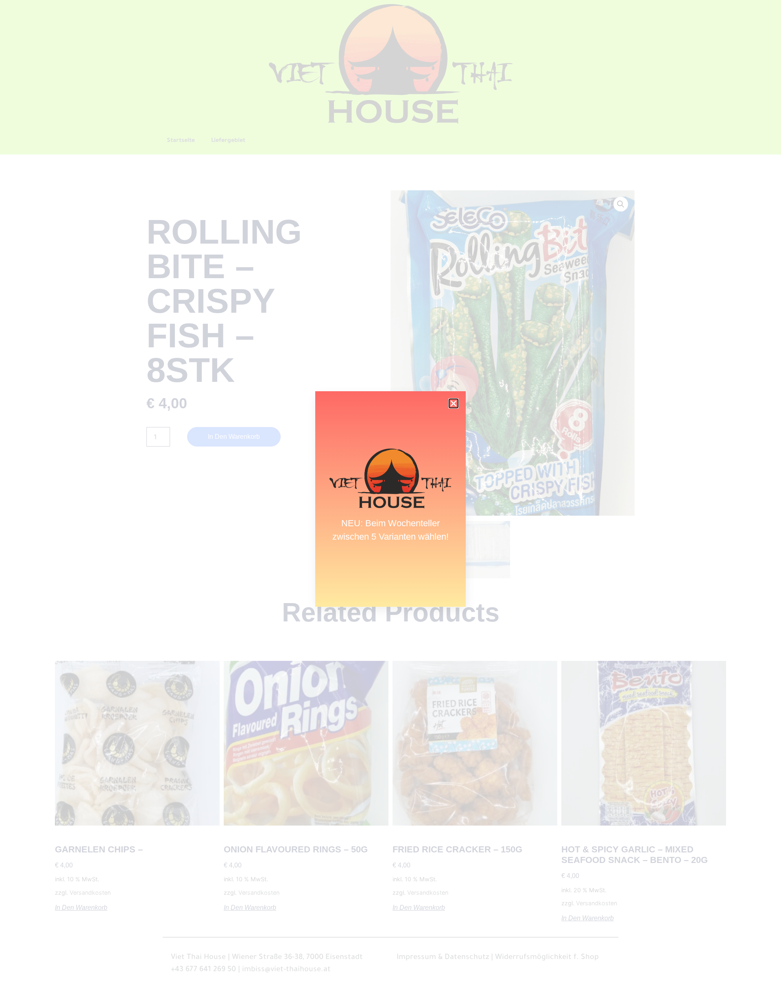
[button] (453, 403)
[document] (390, 499)
